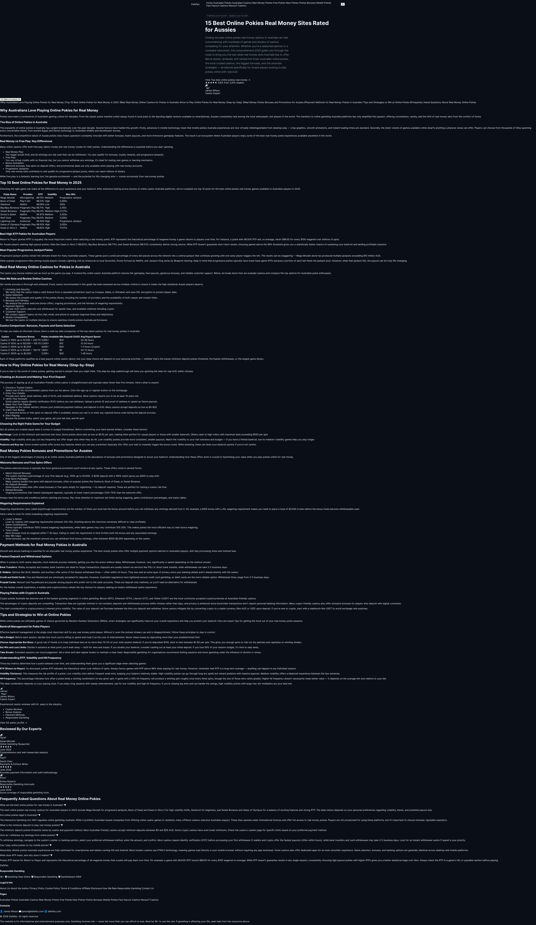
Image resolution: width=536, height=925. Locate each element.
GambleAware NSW (69, 876)
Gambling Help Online (17, 876)
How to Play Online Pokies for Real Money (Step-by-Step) (210, 102)
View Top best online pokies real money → (227, 79)
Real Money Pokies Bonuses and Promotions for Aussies (273, 102)
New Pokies (292, 2)
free (36, 146)
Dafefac (195, 4)
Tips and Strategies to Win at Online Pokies (385, 102)
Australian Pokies (222, 2)
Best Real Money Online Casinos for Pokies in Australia (149, 102)
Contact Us (148, 888)
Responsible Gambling (44, 876)
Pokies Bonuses (307, 2)
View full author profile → (13, 722)
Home (209, 2)
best (100, 551)
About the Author (20, 888)
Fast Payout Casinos (217, 5)
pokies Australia (208, 127)
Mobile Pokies (323, 2)
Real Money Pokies (262, 2)
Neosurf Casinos (237, 5)
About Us (5, 888)
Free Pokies (279, 2)
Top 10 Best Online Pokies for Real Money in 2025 (91, 102)
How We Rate (110, 888)
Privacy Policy (37, 888)
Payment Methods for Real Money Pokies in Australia (333, 102)
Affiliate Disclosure (92, 888)
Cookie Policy (52, 888)
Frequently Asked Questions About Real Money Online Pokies (443, 102)
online (57, 382)
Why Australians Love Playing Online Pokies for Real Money (32, 102)
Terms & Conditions (71, 888)
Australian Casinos (242, 2)
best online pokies (229, 188)
